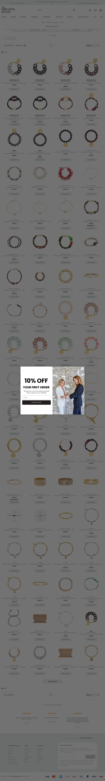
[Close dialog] (82, 368)
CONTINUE (36, 402)
